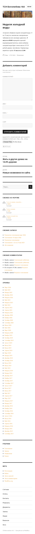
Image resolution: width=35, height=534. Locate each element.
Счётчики (6, 489)
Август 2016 (8, 416)
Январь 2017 (8, 403)
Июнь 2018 (7, 365)
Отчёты (5, 494)
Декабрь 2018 (8, 358)
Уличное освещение (10, 209)
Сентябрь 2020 (8, 323)
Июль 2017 (7, 388)
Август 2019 (8, 343)
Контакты (6, 498)
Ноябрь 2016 (8, 408)
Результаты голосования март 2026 (15, 235)
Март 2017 (7, 398)
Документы (6, 507)
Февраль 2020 (8, 333)
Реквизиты (6, 503)
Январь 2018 (8, 373)
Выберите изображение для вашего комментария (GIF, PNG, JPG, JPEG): (16, 138)
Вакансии (6, 520)
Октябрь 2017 (8, 381)
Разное (6, 456)
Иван (6, 55)
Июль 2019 (7, 345)
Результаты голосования (11, 240)
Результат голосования (21, 265)
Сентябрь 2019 (8, 340)
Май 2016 (7, 421)
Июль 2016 (7, 418)
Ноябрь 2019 (8, 335)
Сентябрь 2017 (8, 383)
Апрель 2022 (8, 307)
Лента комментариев (10, 478)
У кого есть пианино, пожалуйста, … (14, 202)
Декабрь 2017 (8, 376)
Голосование (8, 448)
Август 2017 (8, 386)
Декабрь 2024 (8, 295)
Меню (29, 6)
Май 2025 (7, 290)
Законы (6, 451)
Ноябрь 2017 (8, 378)
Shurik (9, 204)
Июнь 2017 (7, 391)
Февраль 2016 (8, 426)
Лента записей (8, 476)
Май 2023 (7, 300)
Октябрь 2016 (8, 411)
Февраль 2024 (8, 297)
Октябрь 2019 (8, 338)
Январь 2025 (8, 292)
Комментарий (8, 76)
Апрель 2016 (8, 423)
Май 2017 (7, 393)
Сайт (4, 122)
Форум (5, 516)
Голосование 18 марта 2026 (12, 237)
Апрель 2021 (8, 310)
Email (5, 113)
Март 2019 (7, 353)
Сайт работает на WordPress (22, 530)
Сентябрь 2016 (8, 413)
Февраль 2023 (8, 302)
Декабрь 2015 (8, 431)
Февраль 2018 (8, 370)
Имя (5, 104)
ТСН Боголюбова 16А (14, 6)
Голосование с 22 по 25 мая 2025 (14, 242)
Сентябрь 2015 (8, 434)
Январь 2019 (8, 355)
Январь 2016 (8, 428)
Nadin (9, 211)
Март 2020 (7, 330)
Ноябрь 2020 (8, 318)
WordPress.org (8, 481)
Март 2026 (7, 287)
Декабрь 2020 (8, 315)
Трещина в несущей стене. (12, 216)
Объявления (20, 55)
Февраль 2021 (8, 313)
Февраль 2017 (8, 401)
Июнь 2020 (7, 325)
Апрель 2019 (8, 350)
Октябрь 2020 (8, 320)
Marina (9, 218)
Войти (6, 473)
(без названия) (8, 245)
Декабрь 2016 (8, 406)
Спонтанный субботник (21, 260)
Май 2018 (7, 368)
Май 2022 (7, 305)
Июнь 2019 (7, 348)
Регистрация (8, 471)
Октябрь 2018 (8, 360)
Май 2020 (7, 328)
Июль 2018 (7, 363)
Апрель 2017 (8, 396)
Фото (4, 525)
